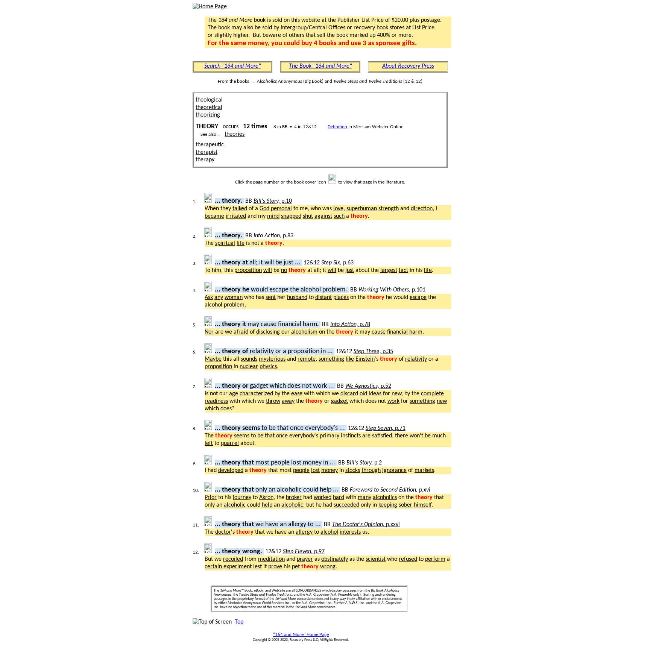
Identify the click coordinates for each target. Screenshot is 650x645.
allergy (304, 532)
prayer (305, 559)
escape (418, 297)
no (284, 270)
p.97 (304, 552)
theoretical (209, 108)
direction (422, 209)
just (349, 270)
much (439, 436)
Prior (211, 498)
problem (234, 305)
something (331, 359)
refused (408, 559)
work (393, 401)
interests (350, 532)
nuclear (249, 367)
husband (297, 297)
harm (415, 332)
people (301, 470)
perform (435, 559)
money (329, 470)
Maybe (213, 359)
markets (424, 470)
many (364, 498)
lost (315, 470)
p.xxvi (366, 525)
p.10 (273, 201)
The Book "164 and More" (320, 66)
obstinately (334, 559)
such (339, 216)
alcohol (213, 305)
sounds (249, 359)
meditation (271, 559)
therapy (205, 160)
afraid (241, 332)
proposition (248, 270)
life (241, 243)
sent (271, 297)
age (233, 394)
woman (234, 297)
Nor (209, 332)
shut (308, 216)
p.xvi (390, 490)
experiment (237, 567)
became (214, 216)
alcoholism (304, 332)
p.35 (373, 352)
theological (209, 100)
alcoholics (385, 498)
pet (296, 567)
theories (235, 134)
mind (273, 216)
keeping (387, 505)
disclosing (268, 332)
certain (213, 567)
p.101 (391, 290)
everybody (301, 436)
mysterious (272, 359)
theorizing (208, 115)
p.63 (337, 263)
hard (338, 498)
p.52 (368, 386)
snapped (291, 216)
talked (239, 209)
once (282, 436)
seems (241, 436)
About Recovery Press (408, 66)
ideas (375, 394)
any (218, 297)
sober (405, 505)
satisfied (382, 436)
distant (323, 297)
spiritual (225, 243)
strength (388, 209)
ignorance (394, 470)
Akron (266, 498)
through (371, 470)
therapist (206, 152)
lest (257, 567)
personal (281, 209)
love (338, 209)
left (209, 443)
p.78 (350, 325)
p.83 (273, 236)
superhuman (361, 209)
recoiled (233, 559)
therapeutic (210, 145)
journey (242, 498)
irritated (236, 216)
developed (230, 470)
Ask (209, 297)
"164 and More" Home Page (301, 634)
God (264, 209)
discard (349, 394)
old (363, 394)
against (323, 216)
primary (329, 436)
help (267, 505)
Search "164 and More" (232, 66)
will (267, 270)
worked (322, 498)
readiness (216, 401)
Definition (337, 126)
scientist (376, 559)
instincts (351, 436)
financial (397, 332)
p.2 (364, 463)
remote (307, 359)
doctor (223, 532)
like (350, 359)
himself (422, 505)
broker (294, 498)
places (341, 297)
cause (379, 332)
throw (273, 401)
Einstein (365, 359)
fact (403, 270)
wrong (328, 567)
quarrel (230, 443)
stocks (352, 470)
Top (239, 622)
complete (432, 394)
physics (268, 367)
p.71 (385, 428)
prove (275, 567)
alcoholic (235, 505)
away (288, 401)
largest (388, 270)
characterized (256, 394)
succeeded (346, 505)
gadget (339, 401)
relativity (416, 359)
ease (296, 394)
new (396, 394)
